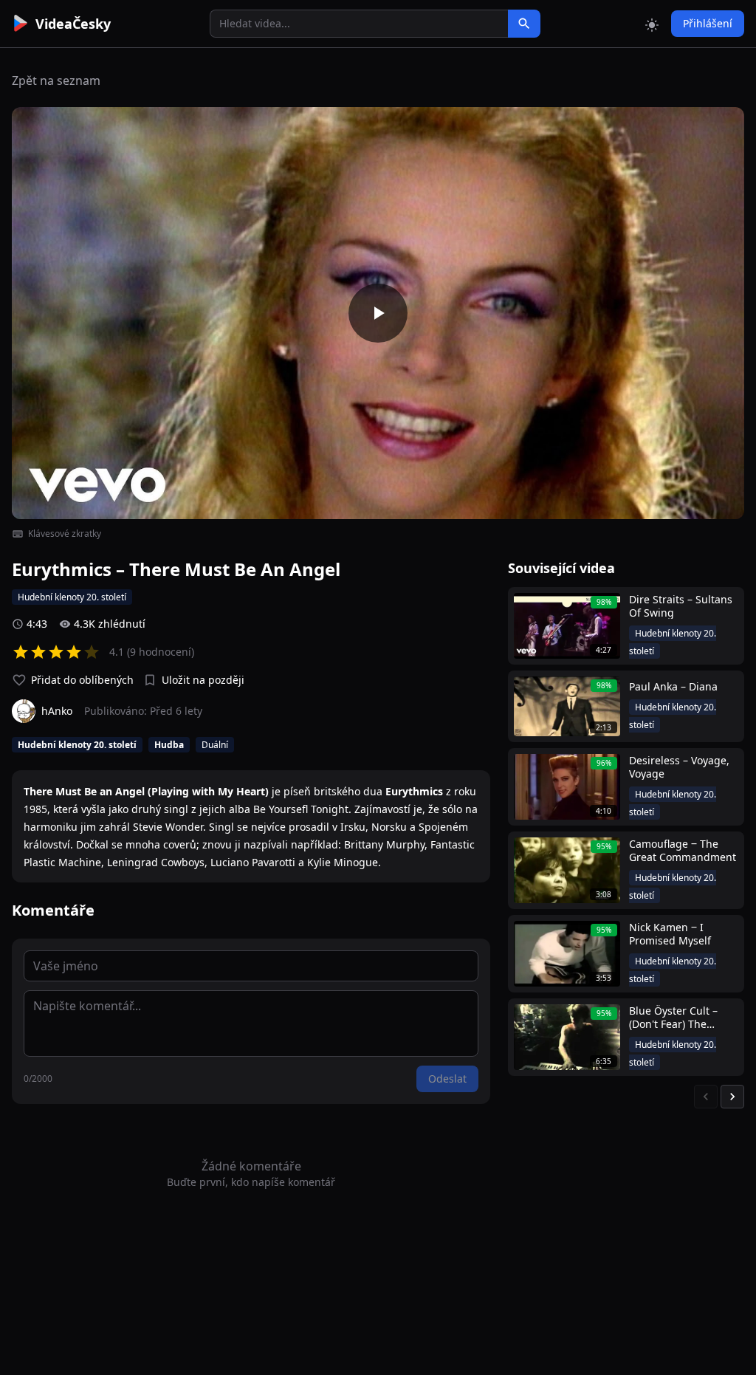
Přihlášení (707, 23)
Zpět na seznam (56, 80)
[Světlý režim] (652, 23)
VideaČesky (73, 23)
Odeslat (447, 1078)
